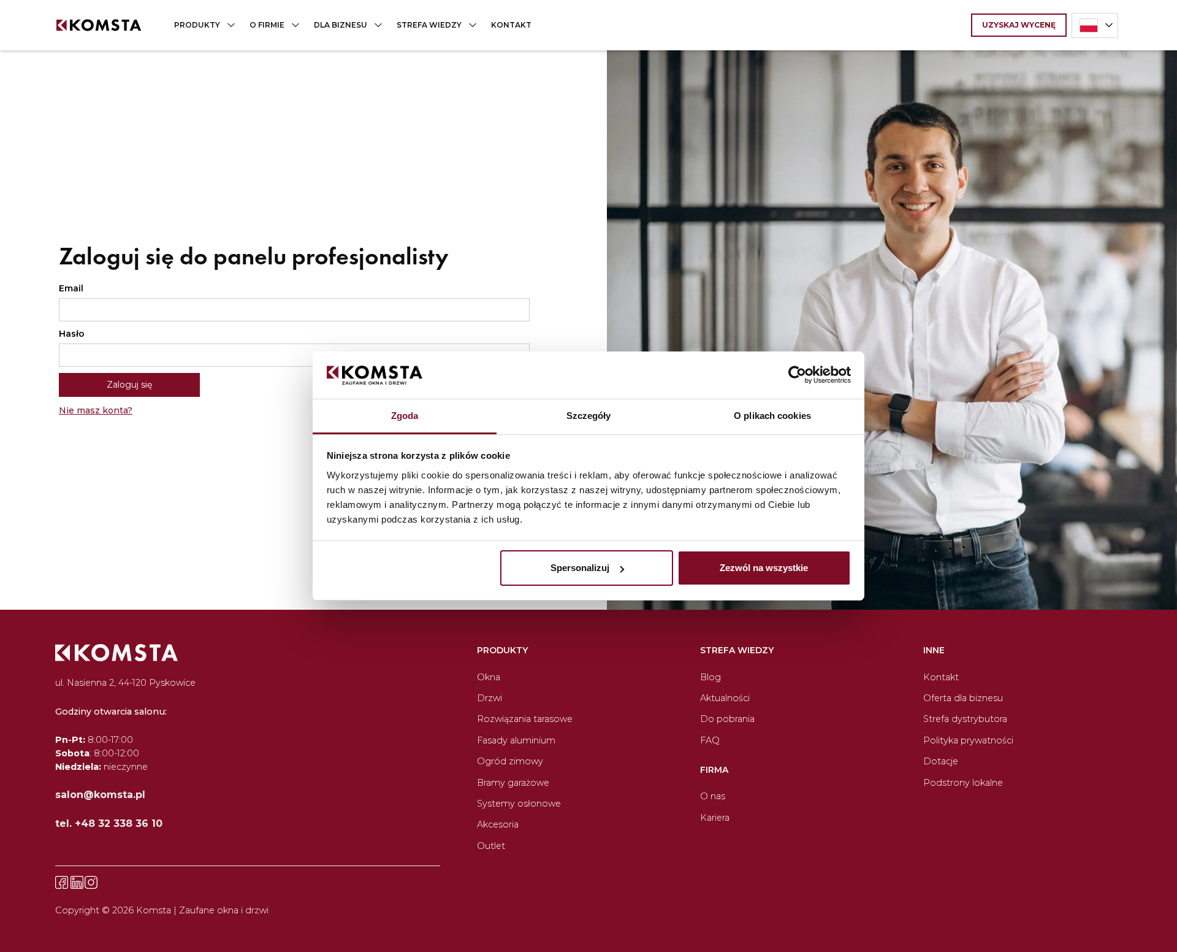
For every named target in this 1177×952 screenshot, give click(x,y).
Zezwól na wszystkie (764, 567)
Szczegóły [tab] (588, 415)
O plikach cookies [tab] (772, 415)
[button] (202, 25)
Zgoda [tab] (405, 415)
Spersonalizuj (579, 567)
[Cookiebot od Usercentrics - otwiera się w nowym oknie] (797, 375)
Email (71, 288)
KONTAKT (511, 24)
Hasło (72, 333)
